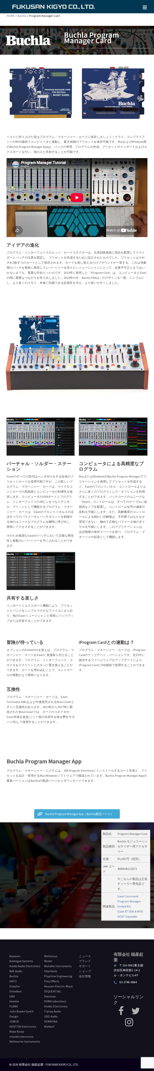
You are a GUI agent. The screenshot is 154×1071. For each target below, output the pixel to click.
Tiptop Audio (52, 1011)
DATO (13, 981)
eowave (14, 1001)
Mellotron (50, 956)
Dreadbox (15, 991)
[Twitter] (135, 1013)
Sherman (50, 996)
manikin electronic (21, 1036)
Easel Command (127, 896)
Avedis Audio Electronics (24, 966)
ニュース (85, 956)
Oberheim (50, 971)
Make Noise (16, 1031)
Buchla (21, 16)
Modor (48, 961)
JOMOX (14, 1021)
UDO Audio (51, 1016)
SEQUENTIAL (52, 991)
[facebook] (121, 1013)
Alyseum (14, 956)
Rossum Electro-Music (58, 986)
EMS (12, 996)
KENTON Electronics (22, 1026)
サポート (85, 966)
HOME (11, 16)
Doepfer (14, 986)
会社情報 (85, 976)
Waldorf (49, 1026)
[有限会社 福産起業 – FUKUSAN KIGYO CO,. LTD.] (53, 6)
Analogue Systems (21, 961)
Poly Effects (51, 981)
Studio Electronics (56, 1006)
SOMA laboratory (55, 1001)
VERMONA (50, 1021)
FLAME (13, 1006)
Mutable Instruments (58, 966)
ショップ (85, 971)
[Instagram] (129, 1024)
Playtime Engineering (58, 976)
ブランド (85, 961)
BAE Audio (15, 971)
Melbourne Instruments (24, 1041)
